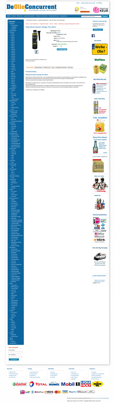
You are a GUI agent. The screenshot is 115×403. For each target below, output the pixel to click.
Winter (11, 338)
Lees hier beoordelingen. (101, 398)
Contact (94, 372)
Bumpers (13, 208)
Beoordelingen (38, 67)
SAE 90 (13, 83)
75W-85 (13, 66)
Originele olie (13, 375)
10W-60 (13, 54)
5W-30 (12, 44)
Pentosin (13, 128)
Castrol (13, 90)
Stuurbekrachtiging (14, 176)
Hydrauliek (12, 123)
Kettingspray (14, 302)
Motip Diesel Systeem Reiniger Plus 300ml (99, 281)
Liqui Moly (13, 95)
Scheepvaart (13, 148)
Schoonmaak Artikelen (16, 121)
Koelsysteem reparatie (16, 220)
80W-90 (13, 73)
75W (12, 63)
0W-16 (12, 35)
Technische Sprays (15, 273)
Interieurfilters (14, 25)
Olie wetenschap (14, 373)
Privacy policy (95, 379)
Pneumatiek (14, 131)
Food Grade (14, 138)
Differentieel (14, 182)
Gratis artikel (13, 30)
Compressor (14, 254)
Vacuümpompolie (15, 145)
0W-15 (12, 34)
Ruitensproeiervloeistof (17, 235)
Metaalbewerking (15, 140)
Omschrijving (30, 67)
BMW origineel (14, 286)
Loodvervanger (15, 99)
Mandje (100, 3)
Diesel (51, 23)
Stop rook (13, 240)
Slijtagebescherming (16, 242)
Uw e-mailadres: (12, 354)
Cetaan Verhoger (15, 212)
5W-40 (12, 46)
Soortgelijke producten (61, 67)
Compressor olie (15, 136)
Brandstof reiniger (15, 210)
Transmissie (13, 179)
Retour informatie (96, 375)
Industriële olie (13, 133)
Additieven (33, 375)
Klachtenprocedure (97, 377)
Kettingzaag (14, 112)
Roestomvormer (15, 269)
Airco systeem (14, 205)
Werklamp (13, 281)
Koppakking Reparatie (16, 221)
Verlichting (13, 244)
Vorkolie (13, 307)
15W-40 (13, 56)
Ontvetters (13, 262)
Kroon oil (13, 124)
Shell (12, 109)
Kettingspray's (54, 373)
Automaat (13, 181)
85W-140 (13, 76)
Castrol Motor (14, 288)
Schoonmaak (14, 239)
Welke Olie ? (13, 372)
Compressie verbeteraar (14, 214)
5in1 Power (14, 191)
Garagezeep (14, 256)
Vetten (11, 189)
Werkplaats (12, 247)
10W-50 (13, 52)
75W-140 (13, 70)
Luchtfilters (14, 27)
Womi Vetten (14, 194)
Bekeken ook (47, 67)
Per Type (12, 32)
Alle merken (74, 377)
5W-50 (12, 47)
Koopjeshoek (63, 16)
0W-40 (12, 40)
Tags (53, 67)
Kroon (12, 177)
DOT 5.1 (13, 174)
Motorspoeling (14, 107)
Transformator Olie (15, 143)
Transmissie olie (34, 372)
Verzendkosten (75, 375)
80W (12, 71)
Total (12, 97)
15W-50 (13, 58)
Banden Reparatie (15, 251)
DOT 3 (12, 170)
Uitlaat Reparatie (15, 280)
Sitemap (74, 379)
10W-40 (13, 51)
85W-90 (13, 75)
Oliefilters (12, 23)
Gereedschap (14, 257)
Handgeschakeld (15, 186)
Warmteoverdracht (15, 147)
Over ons (74, 372)
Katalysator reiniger (16, 216)
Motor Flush (14, 227)
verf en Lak (14, 274)
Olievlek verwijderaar (16, 264)
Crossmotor (14, 285)
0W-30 (12, 39)
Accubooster (14, 203)
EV (12, 184)
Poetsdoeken (14, 268)
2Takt (11, 319)
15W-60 (13, 59)
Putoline (13, 297)
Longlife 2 (13, 85)
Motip (55, 23)
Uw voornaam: (12, 350)
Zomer (11, 339)
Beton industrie (15, 135)
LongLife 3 (13, 87)
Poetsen (13, 341)
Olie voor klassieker (35, 377)
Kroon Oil (13, 94)
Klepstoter (13, 218)
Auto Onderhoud (14, 198)
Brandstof (13, 334)
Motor (11, 283)
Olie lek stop (14, 232)
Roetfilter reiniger (15, 233)
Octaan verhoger (15, 228)
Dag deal (70, 67)
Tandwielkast (14, 141)
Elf (11, 92)
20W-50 (13, 61)
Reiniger (13, 188)
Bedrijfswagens (13, 100)
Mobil (12, 155)
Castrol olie (12, 377)
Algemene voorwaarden (98, 373)
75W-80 (13, 64)
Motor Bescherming (16, 225)
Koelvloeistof (13, 164)
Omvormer (13, 266)
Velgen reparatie (15, 245)
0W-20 (12, 37)
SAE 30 (13, 78)
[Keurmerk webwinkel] (100, 9)
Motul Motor (14, 295)
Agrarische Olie (13, 111)
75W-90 (13, 68)
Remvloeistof (13, 169)
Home (27, 23)
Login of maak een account (88, 3)
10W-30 (13, 49)
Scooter (12, 310)
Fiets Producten (14, 116)
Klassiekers (13, 88)
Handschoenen (15, 259)
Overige (13, 309)
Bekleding (13, 206)
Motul (12, 317)
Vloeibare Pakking (15, 278)
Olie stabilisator (15, 230)
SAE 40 (13, 80)
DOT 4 (12, 172)
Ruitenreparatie (15, 271)
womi (12, 117)
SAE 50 (13, 82)
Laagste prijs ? (75, 373)
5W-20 (12, 42)
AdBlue (13, 200)
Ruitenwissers (14, 237)
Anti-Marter (14, 201)
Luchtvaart (12, 160)
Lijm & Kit (13, 261)
